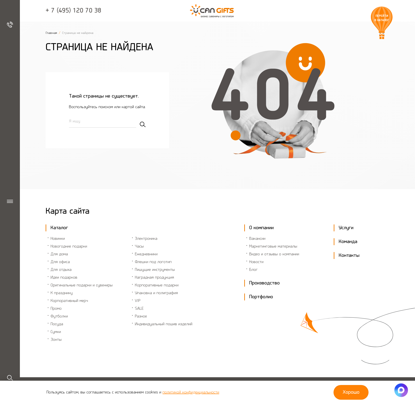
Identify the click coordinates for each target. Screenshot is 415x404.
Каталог (59, 227)
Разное (141, 316)
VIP (137, 301)
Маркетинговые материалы (273, 246)
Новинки (58, 239)
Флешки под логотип (153, 262)
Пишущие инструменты (155, 270)
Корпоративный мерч (69, 301)
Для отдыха (61, 270)
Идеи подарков (64, 277)
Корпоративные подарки (157, 285)
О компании (261, 227)
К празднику (62, 293)
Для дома (59, 254)
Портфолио (261, 297)
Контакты (349, 255)
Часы (139, 246)
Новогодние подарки (69, 246)
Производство (264, 283)
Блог (253, 270)
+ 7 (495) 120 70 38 (73, 10)
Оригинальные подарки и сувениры (82, 285)
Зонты (56, 340)
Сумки (56, 332)
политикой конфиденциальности (191, 392)
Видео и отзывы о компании (274, 254)
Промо (56, 308)
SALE (139, 308)
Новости (256, 262)
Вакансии (257, 239)
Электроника (146, 239)
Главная (52, 33)
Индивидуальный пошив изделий (163, 324)
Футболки (59, 316)
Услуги (346, 227)
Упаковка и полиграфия (156, 293)
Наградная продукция (154, 277)
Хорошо (351, 392)
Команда (348, 241)
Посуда (57, 324)
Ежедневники (146, 254)
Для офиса (60, 262)
